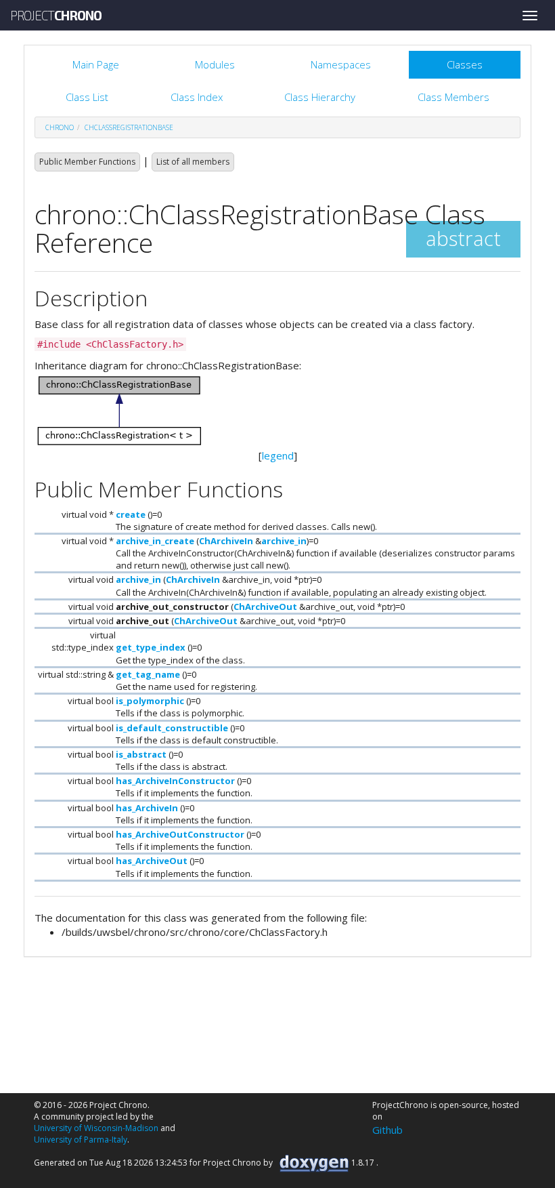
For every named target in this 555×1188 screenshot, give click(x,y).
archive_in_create (155, 541)
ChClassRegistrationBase (129, 127)
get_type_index (150, 647)
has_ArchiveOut (151, 861)
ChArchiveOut (265, 606)
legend (278, 455)
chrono (59, 127)
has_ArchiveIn (147, 808)
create (131, 514)
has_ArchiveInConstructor (175, 781)
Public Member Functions (87, 161)
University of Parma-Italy (80, 1139)
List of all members (192, 161)
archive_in (284, 541)
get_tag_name (148, 674)
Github (387, 1129)
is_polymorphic (150, 701)
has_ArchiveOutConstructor (180, 834)
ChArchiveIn (226, 541)
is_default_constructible (172, 728)
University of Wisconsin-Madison (96, 1128)
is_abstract (141, 754)
